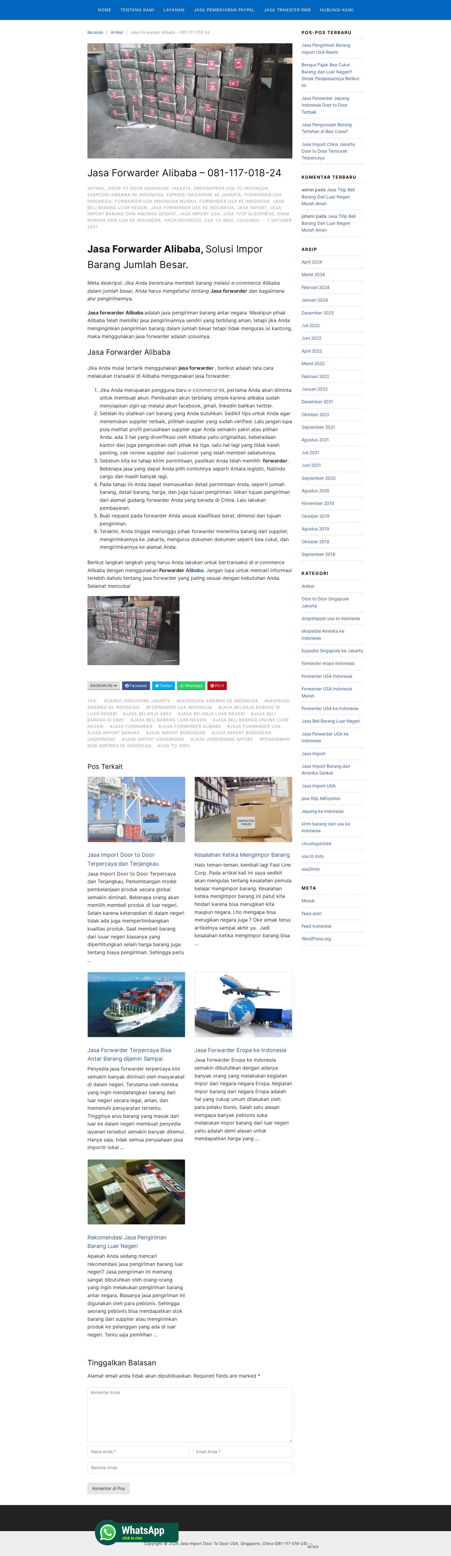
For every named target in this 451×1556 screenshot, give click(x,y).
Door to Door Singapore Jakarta (149, 188)
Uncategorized (182, 220)
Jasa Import (252, 207)
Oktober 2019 (316, 516)
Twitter (165, 685)
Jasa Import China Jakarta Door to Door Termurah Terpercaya (328, 151)
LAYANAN (174, 9)
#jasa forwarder (131, 726)
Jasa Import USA (199, 213)
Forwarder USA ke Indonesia (234, 201)
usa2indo (248, 220)
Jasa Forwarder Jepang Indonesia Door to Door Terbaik (325, 105)
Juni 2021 (311, 465)
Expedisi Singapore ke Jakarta (204, 194)
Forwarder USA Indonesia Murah (155, 201)
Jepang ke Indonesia (323, 811)
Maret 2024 (313, 274)
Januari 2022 (315, 389)
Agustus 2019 (315, 528)
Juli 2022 (311, 325)
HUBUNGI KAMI (336, 9)
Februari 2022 (315, 376)
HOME (104, 9)
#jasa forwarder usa (254, 726)
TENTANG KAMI (137, 9)
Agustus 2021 (315, 439)
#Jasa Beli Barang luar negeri (168, 719)
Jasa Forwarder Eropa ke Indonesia (240, 1050)
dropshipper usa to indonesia (231, 188)
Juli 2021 (310, 452)
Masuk (308, 900)
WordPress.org (316, 938)
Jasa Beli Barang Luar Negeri (331, 720)
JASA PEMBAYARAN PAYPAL (224, 9)
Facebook (138, 685)
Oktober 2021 (315, 414)
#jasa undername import (222, 739)
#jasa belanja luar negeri (211, 713)
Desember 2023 (318, 312)
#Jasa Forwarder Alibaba (190, 726)
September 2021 (318, 427)
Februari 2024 (316, 287)
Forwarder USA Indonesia (327, 676)
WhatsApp (193, 685)
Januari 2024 (315, 299)
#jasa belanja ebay (147, 713)
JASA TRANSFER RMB (287, 9)
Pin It (219, 685)
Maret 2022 (313, 363)
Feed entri (312, 913)
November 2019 (318, 503)
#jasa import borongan (176, 732)
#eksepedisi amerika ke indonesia (217, 700)
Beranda (95, 32)
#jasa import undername (153, 739)
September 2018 (318, 554)
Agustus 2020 (316, 490)
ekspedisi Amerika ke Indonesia (125, 194)
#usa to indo (174, 745)
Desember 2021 (317, 401)
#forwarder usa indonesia (179, 707)
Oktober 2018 (316, 541)
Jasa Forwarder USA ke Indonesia (192, 207)
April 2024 (312, 261)
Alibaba (194, 570)
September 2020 (319, 478)
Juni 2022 (311, 338)
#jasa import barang (113, 732)
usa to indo (218, 220)
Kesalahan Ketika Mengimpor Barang (242, 855)
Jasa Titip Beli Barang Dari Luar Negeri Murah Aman (328, 196)
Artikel (117, 32)
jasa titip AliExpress (248, 213)
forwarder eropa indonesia (328, 663)
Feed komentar (317, 926)
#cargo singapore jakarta (137, 700)
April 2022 (312, 350)
